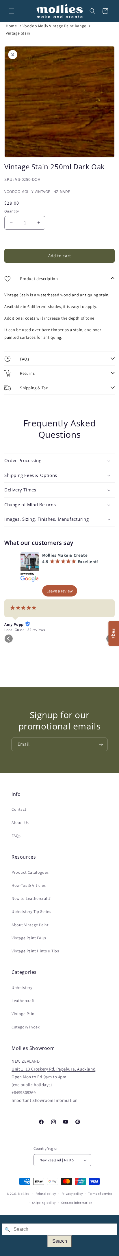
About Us (20, 822)
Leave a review (60, 591)
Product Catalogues (30, 872)
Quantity (11, 211)
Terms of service (100, 1194)
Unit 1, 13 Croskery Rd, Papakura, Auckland (53, 1069)
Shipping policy (44, 1203)
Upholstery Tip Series (31, 911)
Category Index (26, 1027)
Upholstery (22, 987)
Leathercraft (23, 1000)
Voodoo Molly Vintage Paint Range (54, 25)
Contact (19, 809)
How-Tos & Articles (29, 885)
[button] (11, 11)
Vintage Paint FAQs (29, 937)
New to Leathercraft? (31, 898)
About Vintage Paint (30, 924)
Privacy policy (72, 1194)
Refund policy (46, 1194)
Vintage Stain (18, 33)
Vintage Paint (24, 1013)
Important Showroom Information (45, 1100)
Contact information (76, 1203)
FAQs (16, 835)
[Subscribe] (100, 744)
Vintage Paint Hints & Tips (35, 951)
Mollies (23, 1194)
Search (59, 1241)
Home (11, 25)
